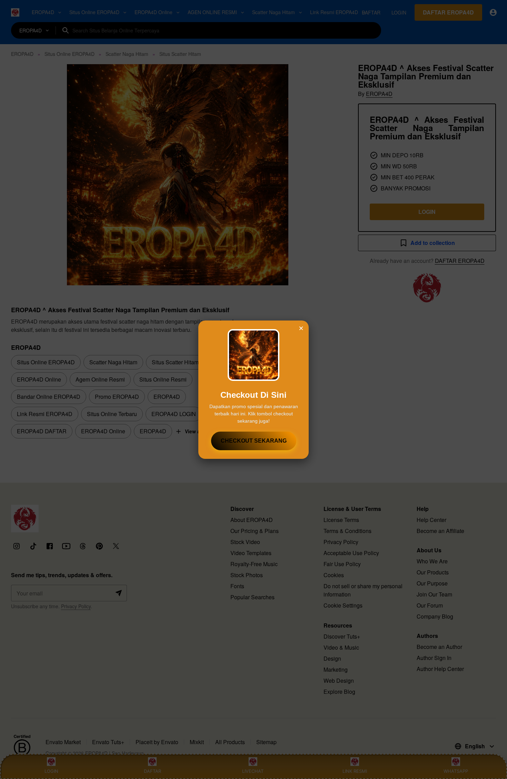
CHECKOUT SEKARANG (254, 441)
